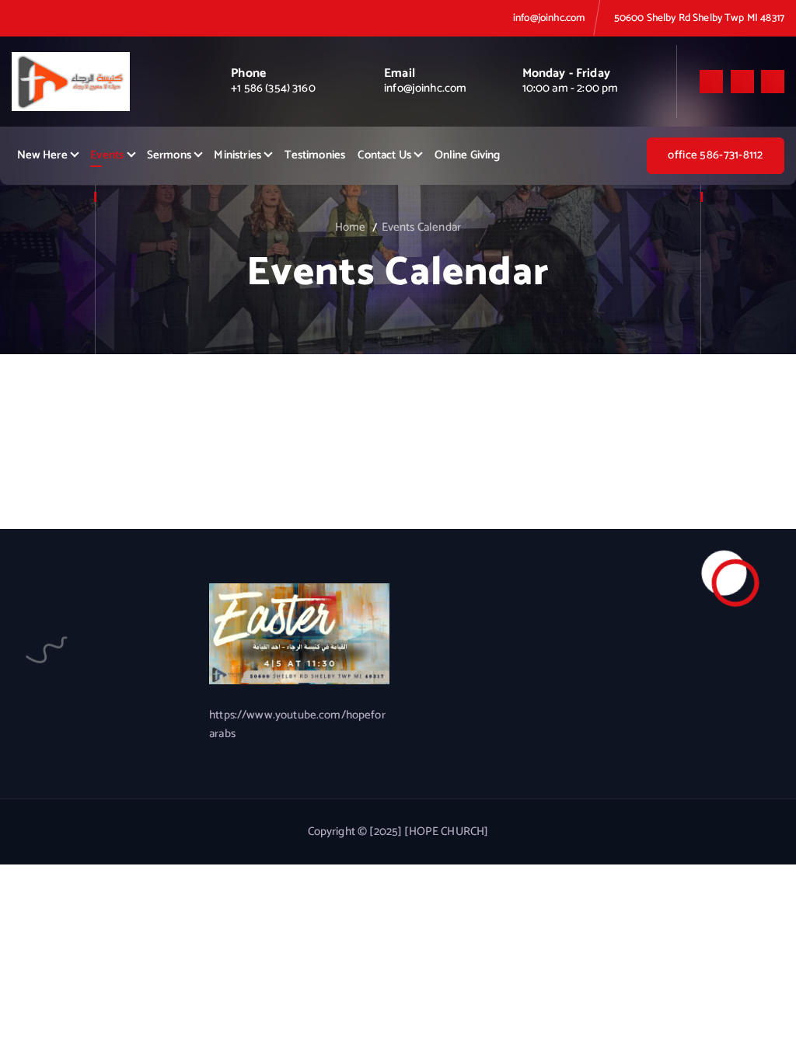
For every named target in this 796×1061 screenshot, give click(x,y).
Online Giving (468, 155)
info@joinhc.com (549, 18)
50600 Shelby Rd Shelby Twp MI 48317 (699, 18)
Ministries (237, 155)
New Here (42, 155)
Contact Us (384, 155)
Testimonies (315, 155)
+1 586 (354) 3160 (273, 88)
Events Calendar (421, 227)
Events (107, 155)
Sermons (169, 155)
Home (350, 227)
